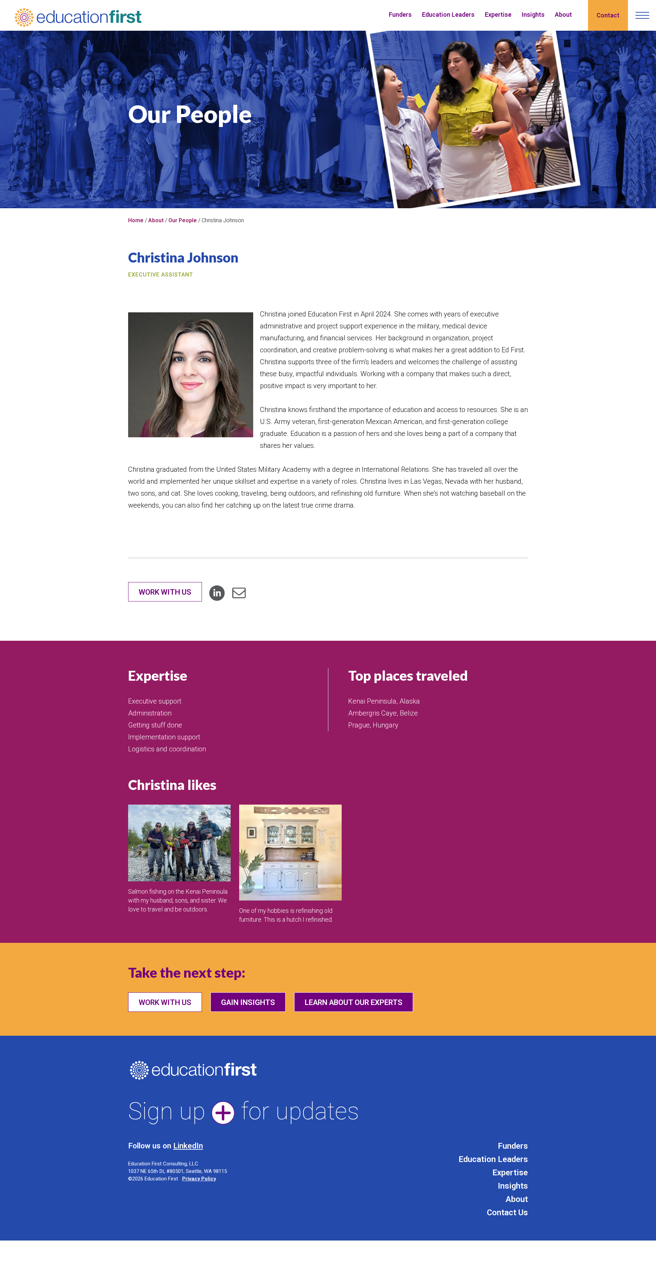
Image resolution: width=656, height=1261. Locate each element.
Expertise (498, 14)
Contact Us (507, 1212)
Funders (400, 14)
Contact (608, 15)
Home (136, 220)
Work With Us (165, 592)
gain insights (248, 1002)
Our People (182, 220)
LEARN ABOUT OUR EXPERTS (353, 1002)
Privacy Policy (199, 1179)
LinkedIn (188, 1145)
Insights (533, 14)
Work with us (165, 1002)
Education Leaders (448, 14)
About (563, 14)
